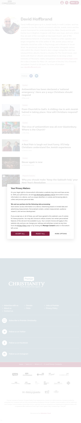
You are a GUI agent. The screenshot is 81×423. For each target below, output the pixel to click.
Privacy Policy (22, 226)
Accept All (20, 234)
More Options (61, 234)
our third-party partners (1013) (44, 195)
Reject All (40, 234)
